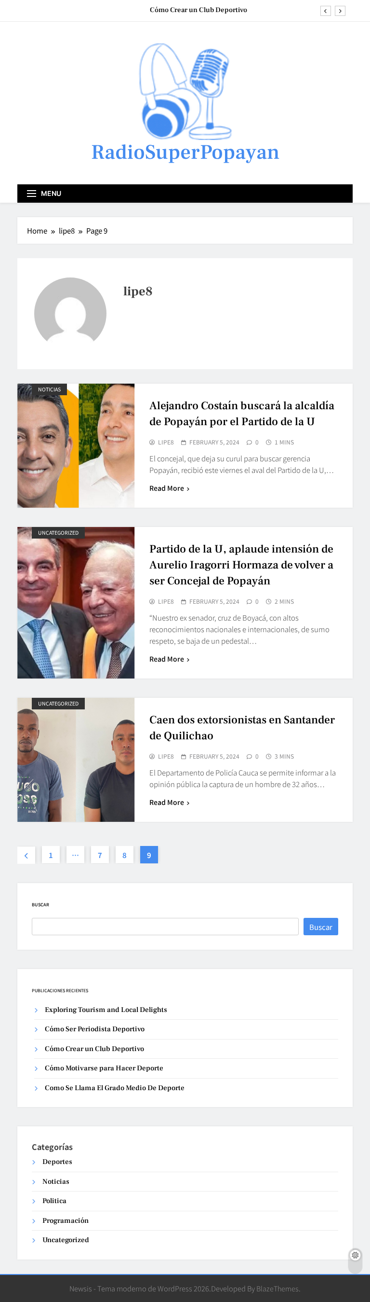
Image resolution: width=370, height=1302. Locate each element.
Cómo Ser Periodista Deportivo (95, 1029)
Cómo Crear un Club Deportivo (198, 10)
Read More (166, 488)
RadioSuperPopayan (185, 152)
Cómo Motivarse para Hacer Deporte (104, 1068)
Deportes (57, 1161)
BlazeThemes (277, 1288)
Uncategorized (58, 532)
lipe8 (166, 442)
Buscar (40, 904)
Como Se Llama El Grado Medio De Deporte (115, 1088)
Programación (65, 1220)
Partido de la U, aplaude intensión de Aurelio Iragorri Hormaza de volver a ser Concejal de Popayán (241, 565)
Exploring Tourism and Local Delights (106, 1009)
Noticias (49, 389)
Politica (54, 1200)
